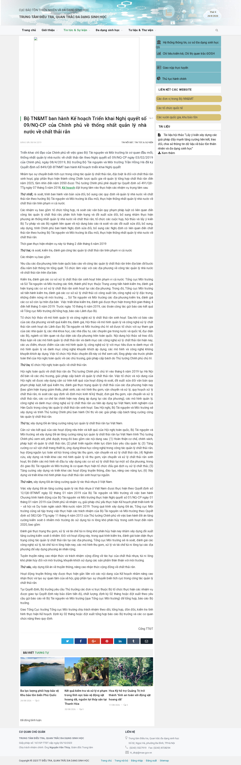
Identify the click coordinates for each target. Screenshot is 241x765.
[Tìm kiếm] (217, 30)
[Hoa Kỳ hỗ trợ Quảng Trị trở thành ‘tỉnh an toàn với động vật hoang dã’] (131, 671)
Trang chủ (29, 30)
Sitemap (164, 760)
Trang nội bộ (121, 760)
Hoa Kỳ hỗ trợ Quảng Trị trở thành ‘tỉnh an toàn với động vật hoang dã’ (130, 695)
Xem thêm (168, 153)
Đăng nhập (137, 760)
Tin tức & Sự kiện (75, 30)
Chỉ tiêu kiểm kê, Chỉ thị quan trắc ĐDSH (189, 53)
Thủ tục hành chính (174, 79)
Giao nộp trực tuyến (175, 67)
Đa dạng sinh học (108, 30)
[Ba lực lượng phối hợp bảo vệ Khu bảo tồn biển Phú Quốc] (42, 671)
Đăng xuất (151, 760)
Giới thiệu (48, 30)
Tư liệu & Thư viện (140, 30)
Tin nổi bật (127, 142)
